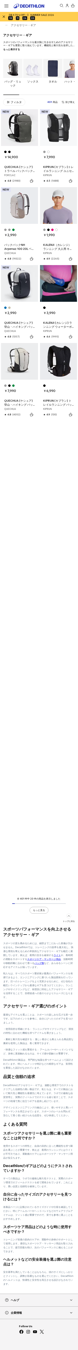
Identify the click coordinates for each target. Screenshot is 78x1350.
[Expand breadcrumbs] (6, 25)
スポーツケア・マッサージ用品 (44, 959)
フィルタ (16, 102)
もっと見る (39, 910)
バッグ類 (39, 963)
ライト (57, 955)
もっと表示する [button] (11, 49)
